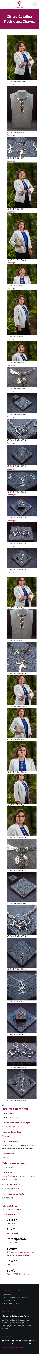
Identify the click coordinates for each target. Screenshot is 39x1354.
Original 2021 (12, 1223)
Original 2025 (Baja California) (19, 1274)
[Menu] (34, 4)
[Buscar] (29, 4)
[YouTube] (10, 4)
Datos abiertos (9, 1300)
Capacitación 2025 (10, 1303)
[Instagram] (8, 4)
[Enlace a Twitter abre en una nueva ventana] (15, 1342)
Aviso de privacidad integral (14, 1297)
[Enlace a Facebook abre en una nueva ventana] (6, 1342)
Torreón (15, 1127)
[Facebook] (3, 4)
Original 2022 (12, 1233)
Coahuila (6, 1127)
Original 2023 (12, 1264)
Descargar (11, 84)
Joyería (5, 1158)
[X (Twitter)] (5, 4)
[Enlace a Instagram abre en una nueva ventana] (23, 1342)
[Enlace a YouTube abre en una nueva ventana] (33, 1342)
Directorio (6, 1295)
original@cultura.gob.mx (13, 1347)
